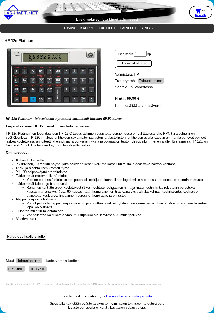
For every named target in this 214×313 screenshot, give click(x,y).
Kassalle (200, 15)
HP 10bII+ (16, 269)
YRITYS (147, 28)
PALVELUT (128, 28)
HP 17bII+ (37, 269)
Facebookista (116, 296)
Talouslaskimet (151, 81)
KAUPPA (87, 28)
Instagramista (141, 296)
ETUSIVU (68, 28)
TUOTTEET (107, 28)
